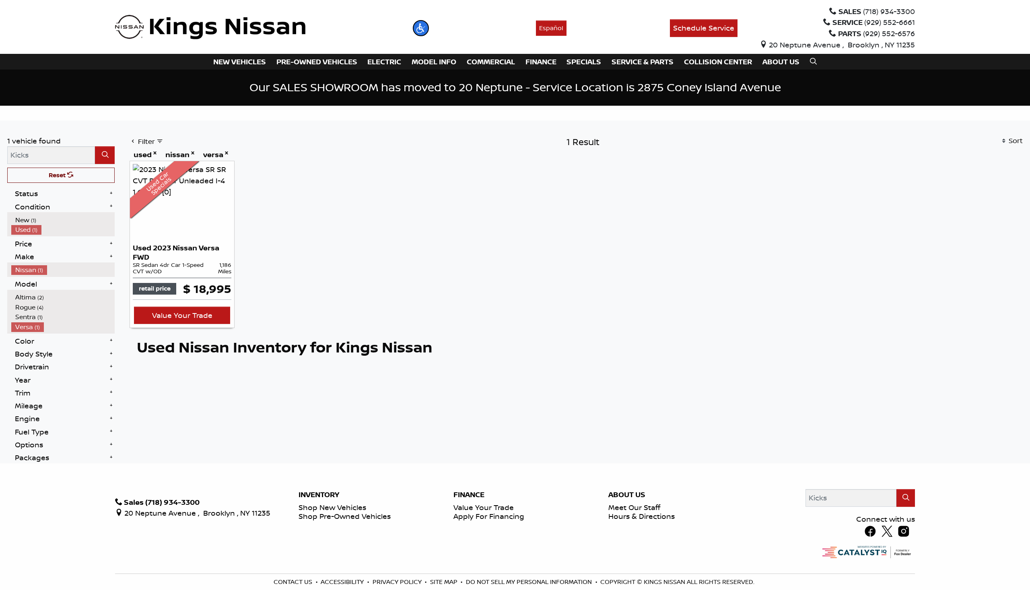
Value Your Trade (182, 315)
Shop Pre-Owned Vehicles (345, 516)
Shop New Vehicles (332, 507)
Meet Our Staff (634, 507)
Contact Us (294, 582)
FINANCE (468, 495)
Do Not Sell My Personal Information (529, 582)
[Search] (105, 155)
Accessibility (343, 582)
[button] (421, 28)
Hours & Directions (641, 516)
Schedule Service (703, 28)
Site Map (444, 582)
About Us (626, 495)
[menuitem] (63, 220)
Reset (58, 175)
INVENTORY (319, 495)
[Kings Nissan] (210, 27)
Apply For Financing (488, 516)
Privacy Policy (398, 582)
